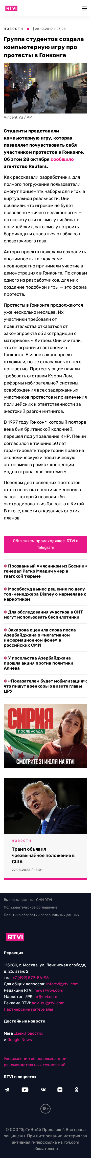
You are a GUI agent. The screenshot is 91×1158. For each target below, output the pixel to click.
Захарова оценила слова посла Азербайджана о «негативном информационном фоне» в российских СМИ (40, 637)
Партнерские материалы (28, 1009)
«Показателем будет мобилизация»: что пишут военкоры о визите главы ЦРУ (45, 686)
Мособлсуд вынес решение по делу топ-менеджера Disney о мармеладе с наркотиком (45, 594)
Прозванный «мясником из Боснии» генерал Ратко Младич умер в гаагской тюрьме (45, 571)
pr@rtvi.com (45, 996)
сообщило (62, 159)
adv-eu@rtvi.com (48, 1003)
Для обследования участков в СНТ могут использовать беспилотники (43, 614)
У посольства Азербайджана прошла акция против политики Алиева (38, 663)
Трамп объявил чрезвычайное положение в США (43, 855)
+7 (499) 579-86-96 (30, 977)
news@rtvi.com (48, 990)
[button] (85, 8)
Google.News (19, 1039)
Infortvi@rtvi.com (62, 984)
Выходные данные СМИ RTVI (28, 900)
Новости (14, 29)
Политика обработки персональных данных (41, 915)
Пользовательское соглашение (30, 907)
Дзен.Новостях (28, 1033)
